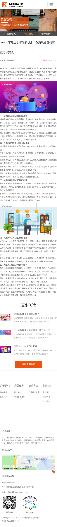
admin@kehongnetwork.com (17, 492)
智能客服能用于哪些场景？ (26, 314)
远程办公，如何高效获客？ (26, 346)
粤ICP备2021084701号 (10, 521)
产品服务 (19, 385)
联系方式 (3, 397)
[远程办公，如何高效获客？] (7, 351)
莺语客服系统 (19, 397)
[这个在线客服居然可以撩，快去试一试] (7, 335)
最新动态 (11, 34)
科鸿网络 (3, 392)
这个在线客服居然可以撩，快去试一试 (32, 330)
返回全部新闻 (28, 364)
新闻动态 (47, 385)
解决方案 (33, 385)
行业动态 (28, 34)
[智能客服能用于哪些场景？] (7, 319)
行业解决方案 (34, 392)
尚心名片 (18, 392)
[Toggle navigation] (51, 4)
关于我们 (5, 385)
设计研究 (45, 34)
